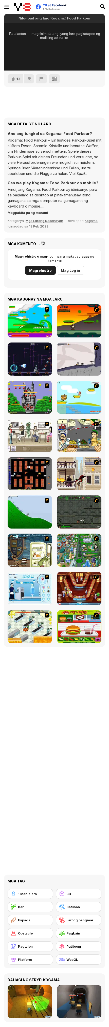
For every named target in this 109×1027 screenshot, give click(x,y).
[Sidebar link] (7, 7)
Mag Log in (70, 270)
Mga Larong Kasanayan (44, 221)
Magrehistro (40, 270)
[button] (28, 212)
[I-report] (41, 78)
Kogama (91, 221)
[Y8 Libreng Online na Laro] (22, 7)
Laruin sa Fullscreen (54, 59)
